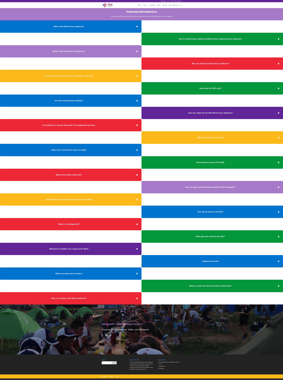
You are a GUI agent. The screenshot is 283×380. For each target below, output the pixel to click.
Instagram (111, 376)
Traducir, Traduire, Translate (175, 1)
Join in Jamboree (173, 5)
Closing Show (162, 366)
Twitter (117, 376)
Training (164, 5)
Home (139, 5)
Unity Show (161, 368)
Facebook (104, 376)
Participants (163, 1)
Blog (144, 5)
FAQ (168, 1)
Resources (152, 5)
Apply (158, 5)
